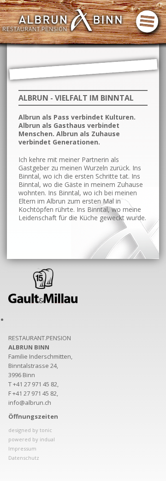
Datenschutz (23, 457)
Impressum (22, 448)
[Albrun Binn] (62, 20)
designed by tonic (30, 430)
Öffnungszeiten (33, 416)
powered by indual (31, 439)
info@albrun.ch (29, 402)
